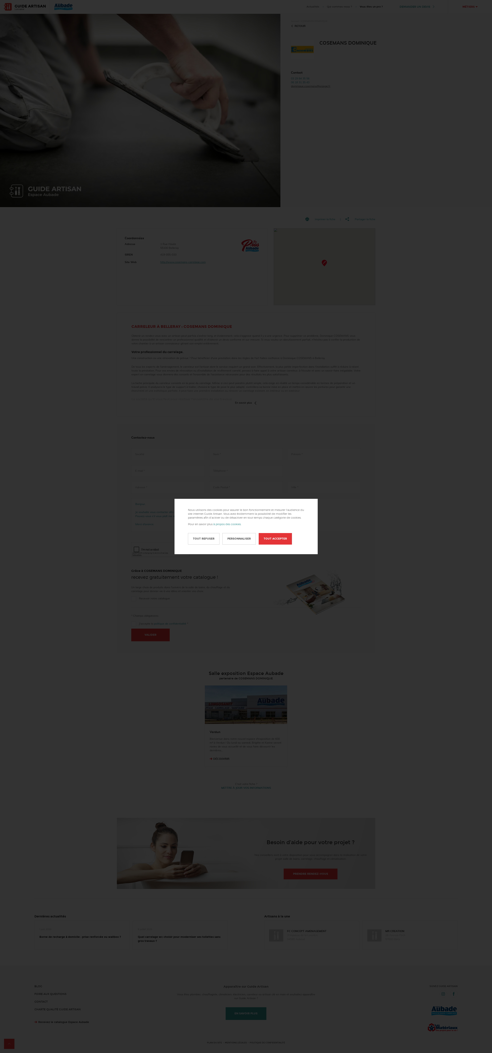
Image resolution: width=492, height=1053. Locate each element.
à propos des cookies (227, 524)
